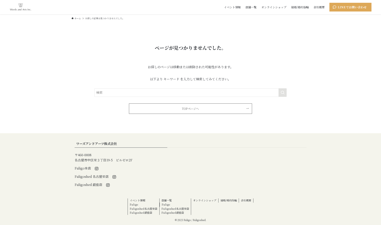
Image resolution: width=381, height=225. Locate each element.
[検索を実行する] (283, 92)
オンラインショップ (204, 200)
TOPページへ (190, 108)
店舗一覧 (167, 200)
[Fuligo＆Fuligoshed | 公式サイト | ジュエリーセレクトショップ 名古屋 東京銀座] (21, 7)
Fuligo (134, 204)
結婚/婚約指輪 (228, 200)
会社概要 (246, 200)
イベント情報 (137, 200)
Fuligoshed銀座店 (141, 212)
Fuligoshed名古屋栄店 (143, 209)
